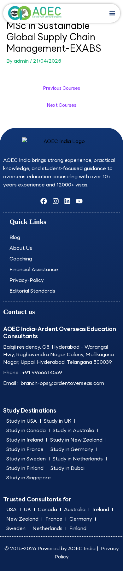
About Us (20, 248)
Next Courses (61, 105)
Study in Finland (25, 468)
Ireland (100, 509)
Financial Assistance (33, 269)
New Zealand (22, 519)
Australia (74, 509)
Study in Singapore (28, 478)
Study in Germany (71, 449)
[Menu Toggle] (112, 13)
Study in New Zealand (76, 440)
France (53, 519)
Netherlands (47, 528)
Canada (47, 509)
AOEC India (82, 548)
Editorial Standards (32, 291)
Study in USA (21, 421)
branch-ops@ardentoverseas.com (62, 383)
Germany (80, 519)
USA (11, 509)
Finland (77, 528)
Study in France (25, 449)
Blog (14, 237)
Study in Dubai (67, 468)
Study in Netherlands (78, 459)
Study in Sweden (26, 459)
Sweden (16, 528)
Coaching (20, 259)
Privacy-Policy (26, 280)
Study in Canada (26, 430)
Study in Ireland (24, 440)
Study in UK (57, 421)
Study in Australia (73, 430)
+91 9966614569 (42, 372)
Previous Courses (61, 88)
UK (27, 509)
